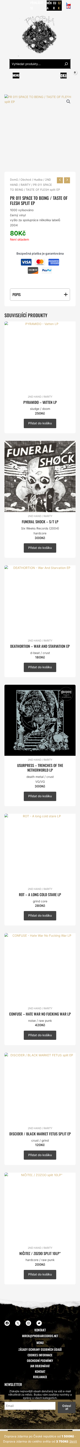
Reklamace (40, 1377)
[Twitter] (13, 5)
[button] (68, 102)
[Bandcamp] (26, 5)
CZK (59, 5)
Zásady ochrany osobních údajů (40, 1349)
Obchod (25, 179)
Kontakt (40, 1371)
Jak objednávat (40, 1366)
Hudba (38, 179)
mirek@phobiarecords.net (40, 1336)
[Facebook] (6, 5)
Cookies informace (40, 1355)
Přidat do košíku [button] (40, 423)
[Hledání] (66, 64)
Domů (14, 179)
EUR (54, 5)
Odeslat (66, 1407)
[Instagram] (20, 5)
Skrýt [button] (73, 1441)
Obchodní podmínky (40, 1360)
